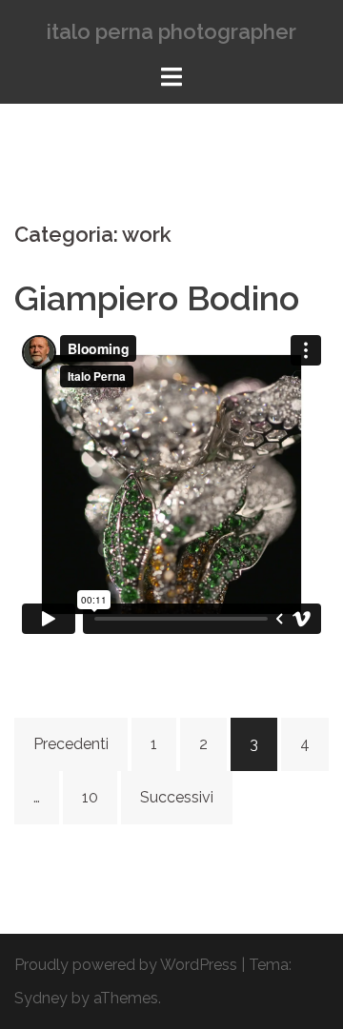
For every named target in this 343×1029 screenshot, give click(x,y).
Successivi (176, 797)
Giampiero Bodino (156, 298)
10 (90, 797)
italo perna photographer (171, 31)
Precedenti (71, 744)
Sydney (41, 998)
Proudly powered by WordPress (125, 965)
